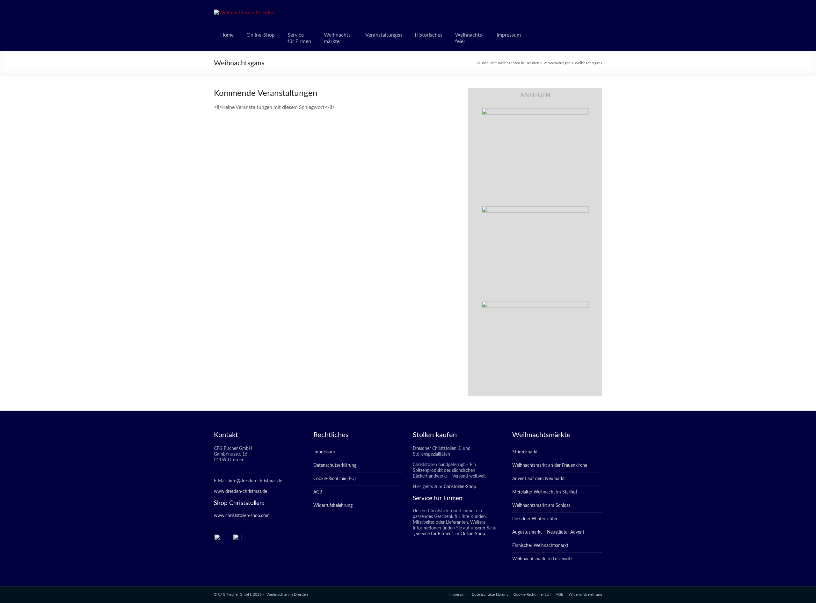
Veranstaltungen (383, 35)
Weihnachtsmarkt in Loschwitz (542, 559)
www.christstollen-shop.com (242, 516)
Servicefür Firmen (299, 38)
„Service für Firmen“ (433, 534)
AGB (317, 492)
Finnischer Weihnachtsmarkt (540, 545)
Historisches (428, 35)
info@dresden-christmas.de (255, 481)
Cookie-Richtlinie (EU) (334, 479)
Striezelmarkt (525, 452)
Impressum (509, 35)
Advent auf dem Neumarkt (538, 479)
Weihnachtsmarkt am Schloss (541, 505)
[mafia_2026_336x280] (535, 304)
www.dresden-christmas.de (240, 491)
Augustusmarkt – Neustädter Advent (548, 532)
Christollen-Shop (460, 487)
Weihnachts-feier (469, 38)
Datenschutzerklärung (334, 465)
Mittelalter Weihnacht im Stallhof (544, 492)
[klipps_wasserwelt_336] (535, 111)
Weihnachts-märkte (338, 38)
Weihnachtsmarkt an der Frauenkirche (549, 465)
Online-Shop (260, 35)
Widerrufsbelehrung (333, 505)
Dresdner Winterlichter (534, 519)
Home (227, 35)
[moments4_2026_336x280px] (535, 209)
